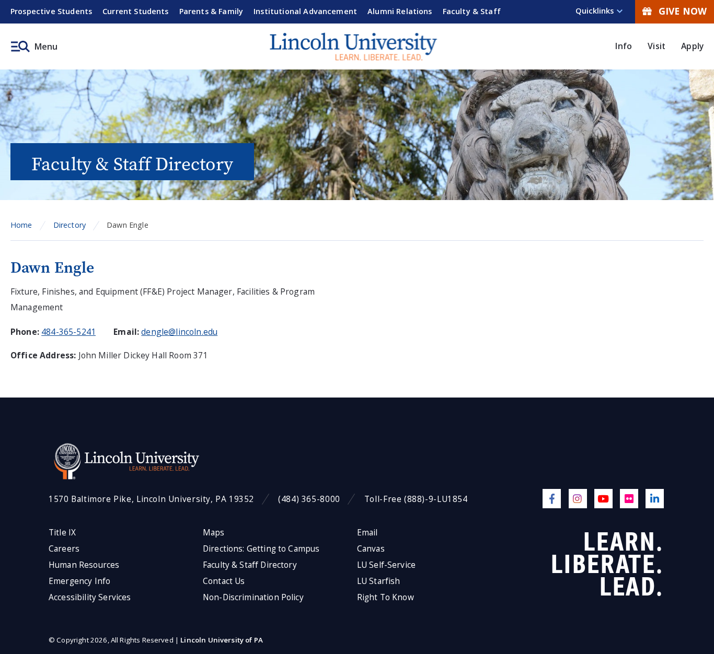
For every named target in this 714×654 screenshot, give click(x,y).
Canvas (371, 548)
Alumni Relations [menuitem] (399, 11)
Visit (656, 46)
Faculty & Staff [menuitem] (472, 11)
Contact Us (224, 581)
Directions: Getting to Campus (261, 548)
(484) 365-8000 (309, 499)
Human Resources (84, 564)
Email (367, 532)
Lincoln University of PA (221, 640)
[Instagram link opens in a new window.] (578, 498)
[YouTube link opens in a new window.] (603, 498)
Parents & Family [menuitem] (211, 11)
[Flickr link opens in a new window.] (629, 498)
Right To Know (385, 597)
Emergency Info (79, 581)
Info (623, 46)
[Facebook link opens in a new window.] (552, 498)
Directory (69, 225)
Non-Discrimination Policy (253, 597)
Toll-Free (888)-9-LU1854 (416, 499)
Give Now (683, 11)
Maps (214, 532)
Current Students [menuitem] (135, 11)
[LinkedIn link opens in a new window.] (655, 498)
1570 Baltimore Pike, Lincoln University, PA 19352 (151, 499)
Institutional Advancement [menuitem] (305, 11)
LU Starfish (378, 581)
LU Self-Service (386, 564)
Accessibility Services (90, 597)
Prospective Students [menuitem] (51, 11)
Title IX (62, 532)
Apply (692, 46)
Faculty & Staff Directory (250, 564)
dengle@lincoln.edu (179, 331)
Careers (64, 548)
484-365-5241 (68, 331)
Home (21, 225)
